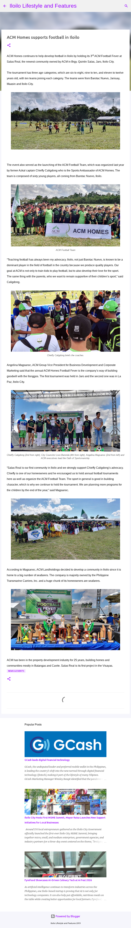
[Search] (81, 6)
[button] (9, 45)
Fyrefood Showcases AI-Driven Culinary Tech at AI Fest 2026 (58, 880)
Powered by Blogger (67, 916)
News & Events (16, 671)
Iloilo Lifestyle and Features (43, 6)
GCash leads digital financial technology (47, 760)
